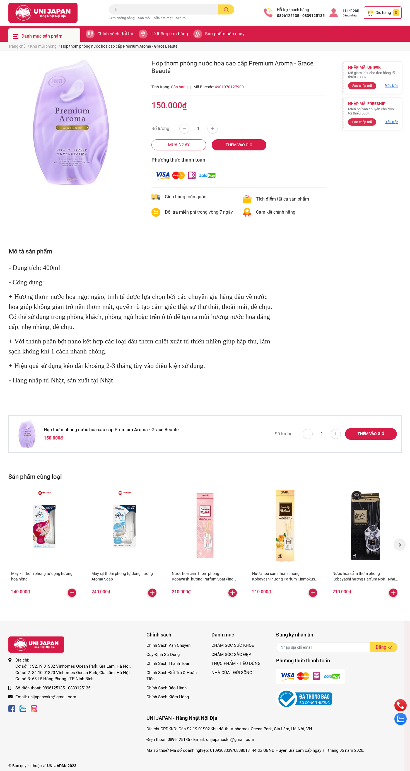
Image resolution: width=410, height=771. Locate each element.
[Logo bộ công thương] (304, 698)
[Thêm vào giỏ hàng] (72, 593)
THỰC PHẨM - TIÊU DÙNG (236, 663)
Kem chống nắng (122, 18)
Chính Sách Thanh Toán (168, 663)
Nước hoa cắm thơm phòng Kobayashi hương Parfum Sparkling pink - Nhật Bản (202, 579)
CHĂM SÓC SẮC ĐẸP (231, 654)
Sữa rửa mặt (163, 18)
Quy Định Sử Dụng (163, 654)
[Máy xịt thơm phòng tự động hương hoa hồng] (44, 526)
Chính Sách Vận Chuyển (168, 645)
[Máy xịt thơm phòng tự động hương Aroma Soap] (125, 526)
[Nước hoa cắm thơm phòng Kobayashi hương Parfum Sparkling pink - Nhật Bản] (205, 526)
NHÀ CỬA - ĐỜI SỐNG (231, 672)
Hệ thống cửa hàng (169, 33)
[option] (71, 122)
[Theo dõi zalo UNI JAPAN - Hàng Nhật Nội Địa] (23, 708)
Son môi (144, 18)
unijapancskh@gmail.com (52, 696)
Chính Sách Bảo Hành (166, 688)
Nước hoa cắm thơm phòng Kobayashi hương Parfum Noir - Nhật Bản (364, 579)
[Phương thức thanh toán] (185, 175)
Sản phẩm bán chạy (225, 33)
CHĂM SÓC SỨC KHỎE (232, 645)
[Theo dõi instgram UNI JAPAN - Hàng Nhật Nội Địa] (34, 708)
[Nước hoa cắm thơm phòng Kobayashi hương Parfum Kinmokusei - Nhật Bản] (285, 526)
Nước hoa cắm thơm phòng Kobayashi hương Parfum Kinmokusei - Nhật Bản (285, 579)
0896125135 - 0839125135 (301, 15)
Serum (181, 18)
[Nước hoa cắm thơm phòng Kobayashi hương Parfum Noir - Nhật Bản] (366, 526)
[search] (226, 9)
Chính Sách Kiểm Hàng (167, 696)
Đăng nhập (350, 15)
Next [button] (400, 544)
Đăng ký (384, 647)
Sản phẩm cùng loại (35, 476)
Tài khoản (351, 10)
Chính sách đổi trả (115, 33)
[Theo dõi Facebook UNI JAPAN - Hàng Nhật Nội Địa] (11, 708)
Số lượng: (160, 128)
